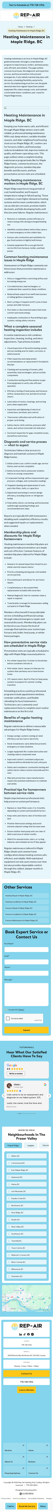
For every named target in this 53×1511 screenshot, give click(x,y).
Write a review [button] (16, 1073)
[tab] (13, 1145)
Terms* (21, 1009)
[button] (43, 1506)
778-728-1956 (26, 1345)
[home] (26, 15)
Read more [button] (11, 1107)
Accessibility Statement (36, 1498)
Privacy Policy (6, 1498)
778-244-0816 (31, 1485)
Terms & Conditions (19, 1498)
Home (20, 27)
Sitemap (49, 1498)
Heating (29, 27)
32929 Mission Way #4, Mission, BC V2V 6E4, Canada (26, 1355)
